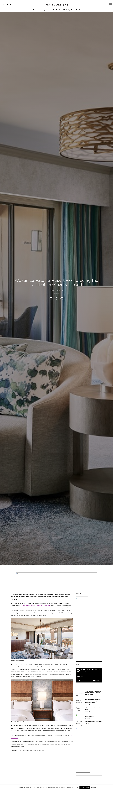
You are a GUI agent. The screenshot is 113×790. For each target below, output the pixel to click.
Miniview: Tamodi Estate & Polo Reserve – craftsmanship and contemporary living (92, 701)
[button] (51, 298)
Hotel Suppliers (43, 10)
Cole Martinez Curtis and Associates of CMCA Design (36, 605)
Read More (94, 787)
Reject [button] (87, 787)
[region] (56, 579)
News (34, 10)
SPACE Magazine (68, 10)
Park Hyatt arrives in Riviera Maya (93, 721)
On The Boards (55, 10)
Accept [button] (82, 787)
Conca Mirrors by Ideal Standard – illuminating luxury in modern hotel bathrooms (93, 693)
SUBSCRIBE (8, 4)
